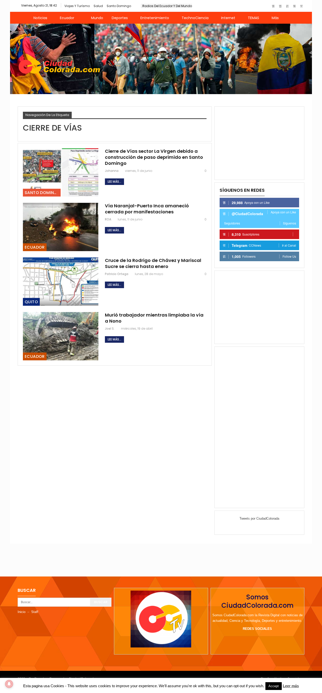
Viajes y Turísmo (77, 6)
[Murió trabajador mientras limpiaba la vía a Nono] (60, 336)
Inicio (21, 612)
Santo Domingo (119, 6)
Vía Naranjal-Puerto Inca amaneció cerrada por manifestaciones (147, 209)
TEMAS (253, 17)
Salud (98, 6)
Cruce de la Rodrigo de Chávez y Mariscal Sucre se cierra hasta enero (153, 263)
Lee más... (114, 181)
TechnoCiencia (195, 17)
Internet (228, 17)
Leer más (291, 686)
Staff (34, 612)
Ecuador (67, 17)
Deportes (120, 17)
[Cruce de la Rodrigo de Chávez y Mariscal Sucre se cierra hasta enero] (60, 281)
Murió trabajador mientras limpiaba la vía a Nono (154, 318)
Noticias (40, 17)
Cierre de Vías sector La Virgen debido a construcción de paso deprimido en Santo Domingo (154, 157)
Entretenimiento (154, 17)
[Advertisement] (259, 143)
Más (275, 17)
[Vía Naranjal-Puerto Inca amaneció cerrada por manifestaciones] (60, 227)
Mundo (97, 17)
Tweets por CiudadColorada (259, 518)
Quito (31, 302)
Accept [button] (273, 686)
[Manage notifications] (9, 684)
